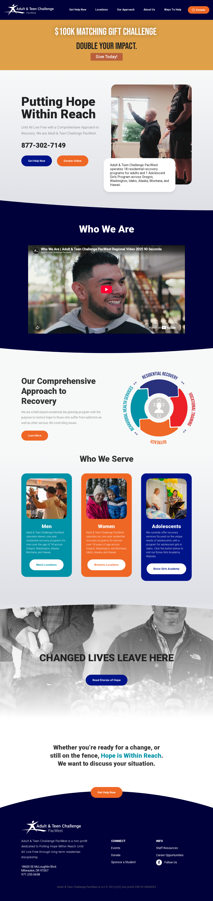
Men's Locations (46, 564)
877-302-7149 (43, 145)
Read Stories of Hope (107, 680)
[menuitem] (78, 10)
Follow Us (170, 862)
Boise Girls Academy (166, 568)
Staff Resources (167, 848)
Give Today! (106, 56)
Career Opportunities (170, 855)
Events (115, 848)
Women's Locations (106, 564)
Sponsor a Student (123, 862)
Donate (115, 855)
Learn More (34, 435)
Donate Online (73, 160)
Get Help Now (36, 160)
